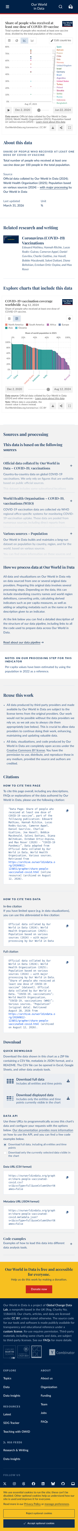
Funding (46, 1395)
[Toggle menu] (7, 7)
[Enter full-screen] (69, 127)
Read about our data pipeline (21, 642)
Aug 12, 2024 (62, 389)
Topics (7, 1378)
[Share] (61, 127)
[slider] (39, 110)
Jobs (44, 1413)
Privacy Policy (32, 1504)
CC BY (43, 127)
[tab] (9, 41)
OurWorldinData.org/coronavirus (21, 127)
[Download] (53, 127)
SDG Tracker (11, 1423)
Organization (49, 1387)
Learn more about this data (50, 122)
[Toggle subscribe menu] (70, 7)
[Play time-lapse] (8, 110)
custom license (12, 1331)
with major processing (54, 187)
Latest (7, 1414)
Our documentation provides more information (42, 1130)
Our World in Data (39, 6)
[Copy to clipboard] (62, 811)
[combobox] (61, 6)
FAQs (46, 1340)
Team (44, 1404)
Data (6, 1387)
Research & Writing (15, 1450)
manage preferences (57, 1504)
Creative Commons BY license (26, 750)
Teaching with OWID (16, 1431)
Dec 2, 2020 (22, 110)
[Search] (61, 6)
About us (47, 1378)
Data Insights (11, 1395)
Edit (62, 40)
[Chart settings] (69, 318)
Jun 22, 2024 (63, 110)
